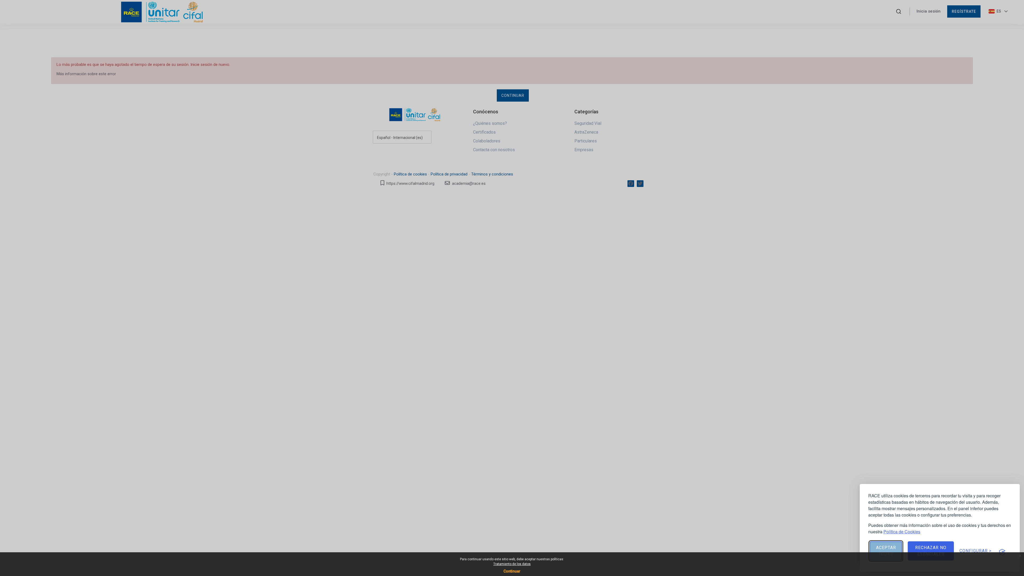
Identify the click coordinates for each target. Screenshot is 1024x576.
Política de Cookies (901, 532)
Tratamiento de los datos (512, 564)
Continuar (512, 571)
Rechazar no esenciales (930, 551)
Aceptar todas (886, 551)
